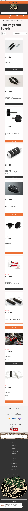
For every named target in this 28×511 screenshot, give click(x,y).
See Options (14, 69)
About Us (14, 456)
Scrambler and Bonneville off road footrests (12, 358)
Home (3, 20)
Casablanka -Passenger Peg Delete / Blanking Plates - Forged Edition (13, 134)
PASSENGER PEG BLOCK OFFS (11, 245)
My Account (14, 445)
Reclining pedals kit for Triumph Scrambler (12, 284)
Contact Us (14, 458)
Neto (19, 509)
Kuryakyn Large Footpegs (10, 206)
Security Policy (14, 472)
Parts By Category (9, 20)
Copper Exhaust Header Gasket (11, 505)
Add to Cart (14, 141)
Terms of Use (14, 463)
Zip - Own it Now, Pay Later (14, 475)
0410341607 (15, 2)
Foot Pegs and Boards (19, 20)
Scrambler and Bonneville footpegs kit (13, 319)
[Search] (25, 13)
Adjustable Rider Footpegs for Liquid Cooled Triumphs (13, 99)
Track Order (14, 448)
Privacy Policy (14, 466)
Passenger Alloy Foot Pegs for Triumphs (13, 64)
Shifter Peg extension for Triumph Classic (12, 394)
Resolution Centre (14, 451)
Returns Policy (14, 469)
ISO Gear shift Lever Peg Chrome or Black (12, 172)
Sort (11, 33)
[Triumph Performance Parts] (14, 7)
